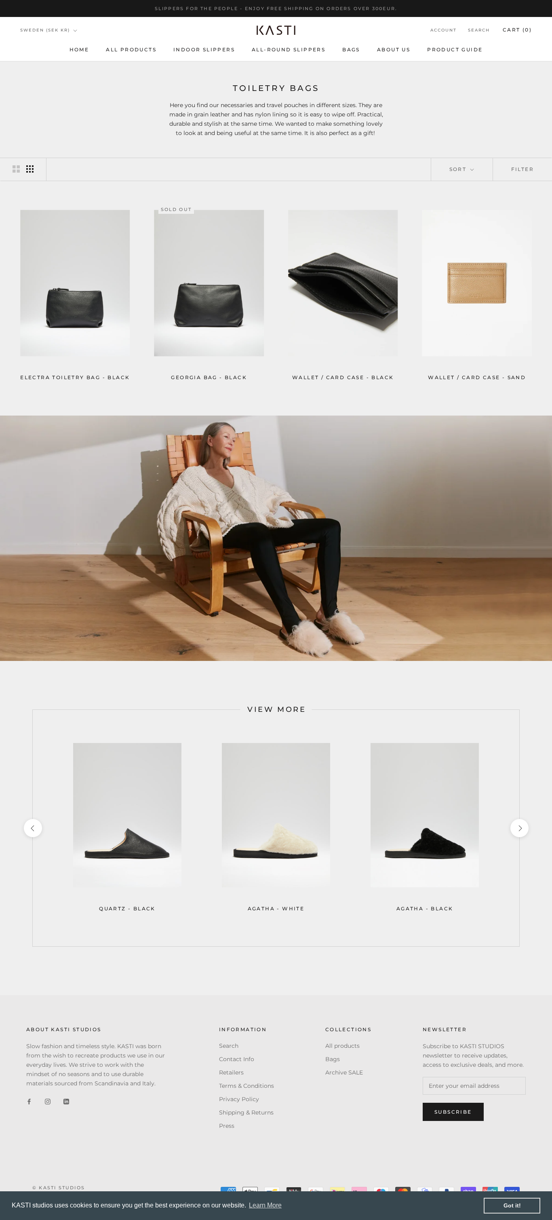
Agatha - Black (424, 909)
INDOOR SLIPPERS (204, 49)
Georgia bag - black (209, 377)
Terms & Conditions (246, 1085)
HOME (79, 49)
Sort (459, 169)
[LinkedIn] (66, 1101)
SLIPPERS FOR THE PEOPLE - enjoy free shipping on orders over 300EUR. (276, 8)
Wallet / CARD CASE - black (343, 377)
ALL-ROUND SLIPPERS (288, 49)
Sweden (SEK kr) (45, 30)
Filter (522, 169)
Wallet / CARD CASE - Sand (477, 377)
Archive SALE (344, 1072)
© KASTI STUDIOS (58, 1187)
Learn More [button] (265, 1205)
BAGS (351, 49)
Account (443, 30)
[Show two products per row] (16, 169)
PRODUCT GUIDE (454, 49)
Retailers (231, 1072)
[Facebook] (29, 1101)
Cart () (517, 30)
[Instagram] (48, 1101)
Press (226, 1125)
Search (479, 30)
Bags (332, 1059)
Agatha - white (276, 909)
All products (131, 49)
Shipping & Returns (246, 1112)
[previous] (32, 828)
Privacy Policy (239, 1099)
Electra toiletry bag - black (75, 377)
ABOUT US (393, 49)
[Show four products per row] (30, 169)
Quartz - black (127, 909)
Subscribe (453, 1112)
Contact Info (236, 1059)
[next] (519, 828)
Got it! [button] (512, 1205)
